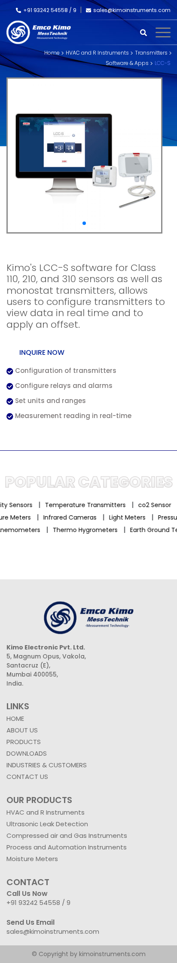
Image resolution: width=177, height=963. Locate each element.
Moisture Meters (32, 858)
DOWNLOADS (26, 753)
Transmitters (151, 52)
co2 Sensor (151, 505)
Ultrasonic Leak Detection (47, 823)
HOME (15, 718)
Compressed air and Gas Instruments (66, 835)
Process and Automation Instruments (66, 847)
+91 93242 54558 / (48, 10)
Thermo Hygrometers (80, 530)
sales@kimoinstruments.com (132, 10)
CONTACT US (27, 776)
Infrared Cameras (74, 517)
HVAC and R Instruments (97, 52)
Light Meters (132, 517)
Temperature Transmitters (81, 505)
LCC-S (163, 63)
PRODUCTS (23, 741)
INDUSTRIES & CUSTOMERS (46, 764)
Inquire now (41, 352)
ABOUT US (22, 730)
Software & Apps (127, 63)
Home (52, 52)
